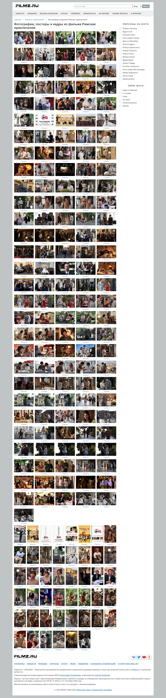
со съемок (127, 93)
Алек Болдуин (128, 44)
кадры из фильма (130, 90)
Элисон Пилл (128, 54)
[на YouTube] (144, 657)
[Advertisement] (137, 146)
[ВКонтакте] (134, 657)
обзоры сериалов (49, 13)
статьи (64, 13)
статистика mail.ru (128, 664)
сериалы (54, 664)
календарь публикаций (103, 664)
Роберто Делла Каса (131, 47)
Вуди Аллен (127, 32)
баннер (126, 106)
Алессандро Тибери (131, 38)
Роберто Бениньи (130, 29)
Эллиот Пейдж (129, 63)
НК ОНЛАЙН (104, 13)
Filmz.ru (135, 670)
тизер (125, 96)
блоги (64, 664)
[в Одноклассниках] (149, 657)
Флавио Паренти (130, 51)
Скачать (24, 46)
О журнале (136, 13)
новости (20, 13)
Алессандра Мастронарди (134, 69)
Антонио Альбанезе (131, 66)
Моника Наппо (129, 57)
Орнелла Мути (129, 79)
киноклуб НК (89, 13)
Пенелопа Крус (129, 35)
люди (73, 664)
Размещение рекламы (102, 690)
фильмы (42, 664)
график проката (120, 13)
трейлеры (75, 13)
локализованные (130, 103)
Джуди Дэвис (128, 60)
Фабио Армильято (130, 73)
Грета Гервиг (128, 76)
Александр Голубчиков (70, 675)
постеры (126, 100)
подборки (83, 664)
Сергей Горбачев (102, 675)
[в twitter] (139, 657)
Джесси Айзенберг (130, 41)
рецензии (32, 13)
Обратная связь (83, 690)
